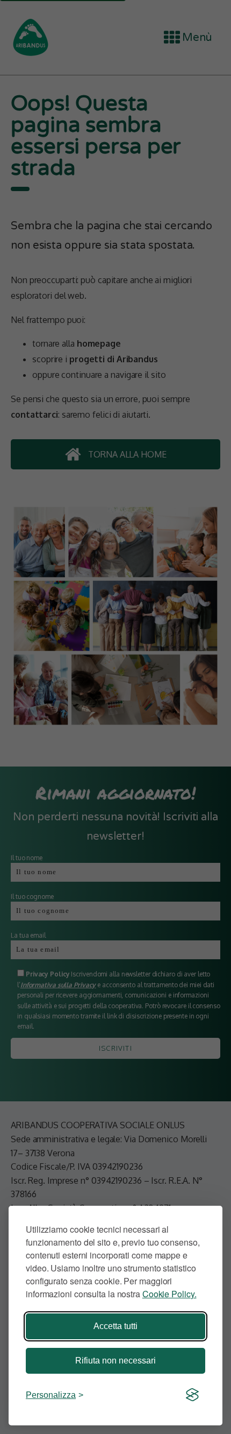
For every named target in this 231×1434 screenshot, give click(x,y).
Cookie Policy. (169, 1294)
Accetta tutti (115, 1326)
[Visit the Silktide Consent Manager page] (192, 1395)
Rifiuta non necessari (115, 1360)
